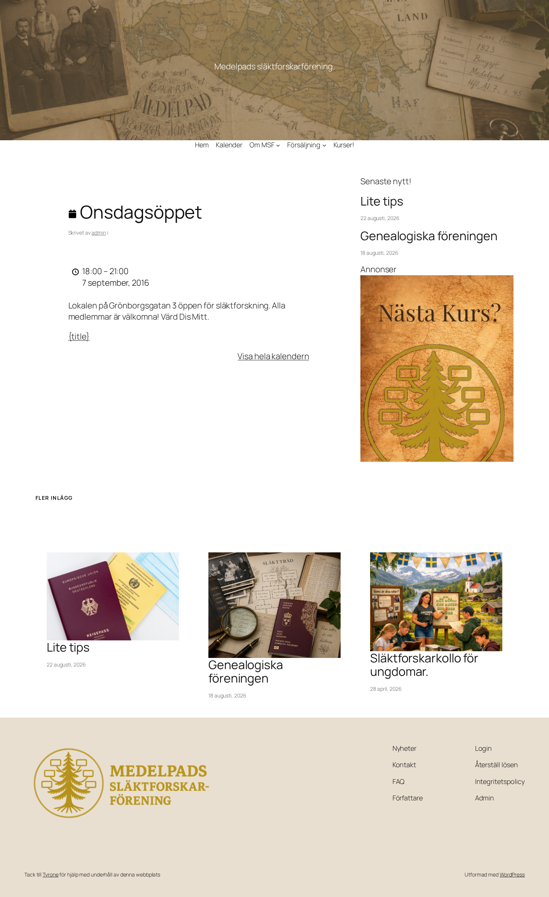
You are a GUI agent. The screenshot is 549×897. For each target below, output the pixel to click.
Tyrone (50, 874)
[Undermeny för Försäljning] (324, 145)
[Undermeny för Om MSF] (278, 145)
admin (99, 232)
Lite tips (381, 201)
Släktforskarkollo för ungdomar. (424, 664)
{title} (79, 336)
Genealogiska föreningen (428, 235)
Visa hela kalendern (273, 356)
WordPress (512, 874)
